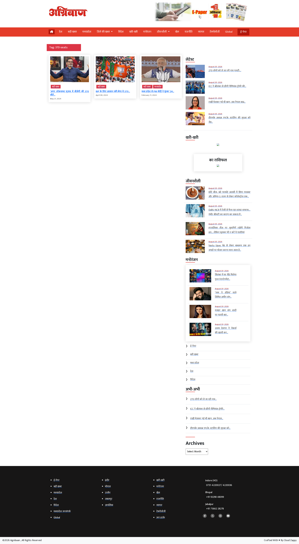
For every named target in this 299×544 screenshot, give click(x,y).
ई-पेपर (243, 32)
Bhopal (214, 494)
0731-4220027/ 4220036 (219, 485)
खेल (177, 32)
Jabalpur (214, 506)
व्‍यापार (201, 32)
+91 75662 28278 (215, 509)
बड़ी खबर (72, 32)
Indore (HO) (218, 482)
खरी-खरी (133, 32)
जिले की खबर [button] (103, 32)
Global (229, 32)
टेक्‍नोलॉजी (215, 32)
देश (60, 32)
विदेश (121, 32)
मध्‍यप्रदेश (86, 32)
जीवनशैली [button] (162, 32)
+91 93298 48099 (215, 497)
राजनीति (188, 32)
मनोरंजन (147, 32)
